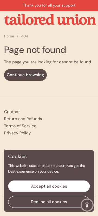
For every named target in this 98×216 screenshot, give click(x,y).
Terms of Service (20, 126)
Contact (12, 111)
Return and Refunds (23, 119)
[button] (87, 205)
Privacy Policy (17, 133)
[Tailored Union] (50, 19)
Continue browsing (25, 75)
